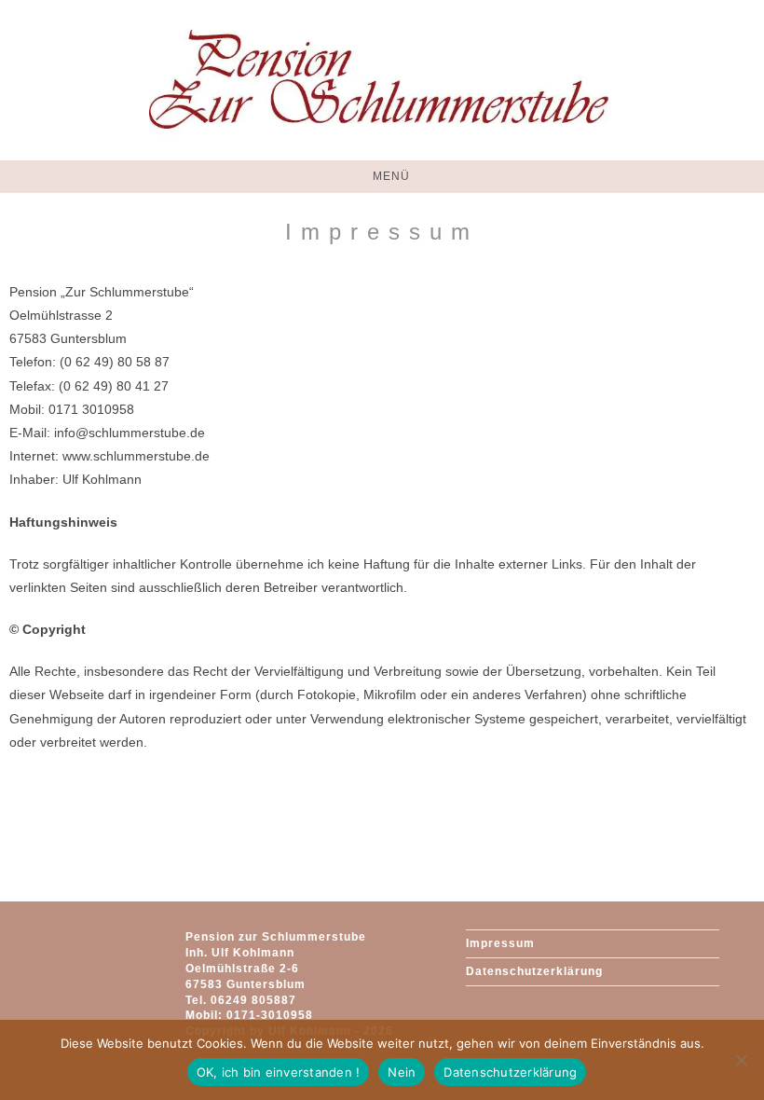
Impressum (500, 943)
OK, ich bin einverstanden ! (279, 1072)
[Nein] (740, 1060)
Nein (402, 1072)
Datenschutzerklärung (534, 971)
